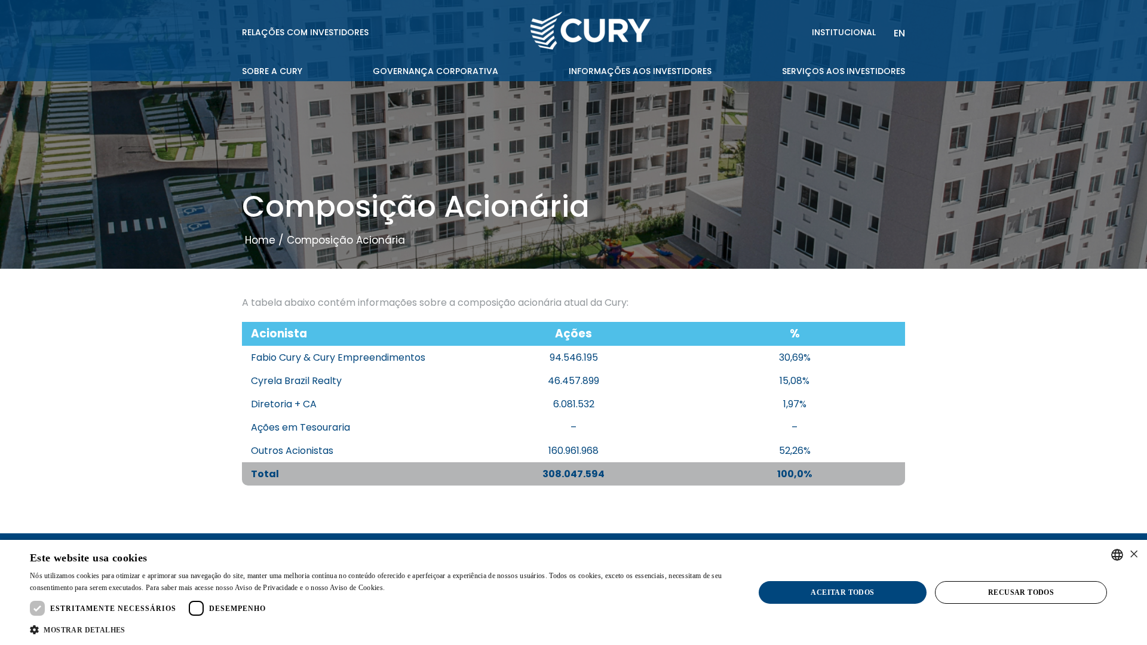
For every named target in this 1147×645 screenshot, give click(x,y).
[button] (381, 629)
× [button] (1133, 554)
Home (260, 240)
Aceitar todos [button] (842, 592)
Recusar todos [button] (1021, 592)
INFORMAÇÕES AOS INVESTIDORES (640, 71)
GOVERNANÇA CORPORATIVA (435, 71)
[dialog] (573, 592)
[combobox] (1117, 555)
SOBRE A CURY (272, 71)
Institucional (844, 32)
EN (899, 33)
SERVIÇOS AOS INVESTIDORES (843, 71)
